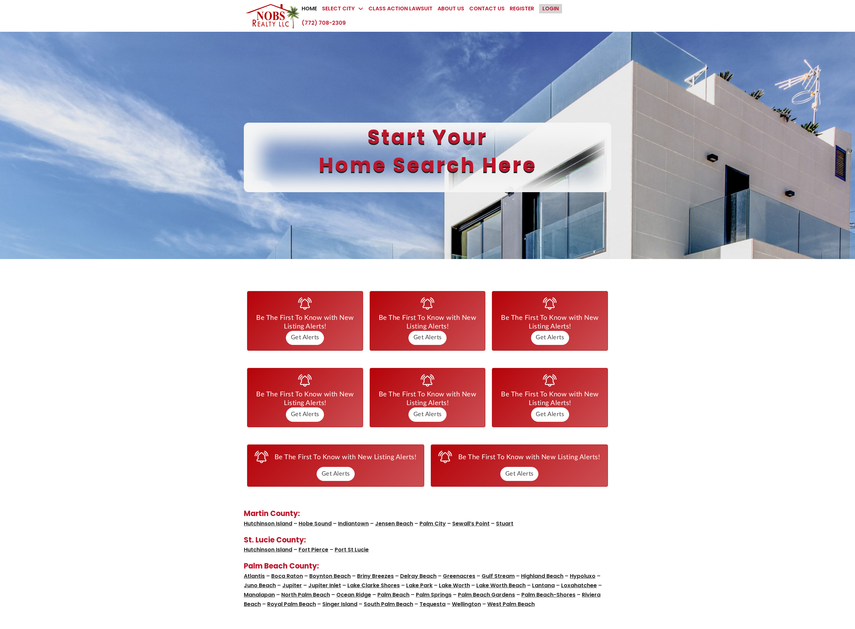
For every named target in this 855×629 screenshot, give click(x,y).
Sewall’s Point (471, 523)
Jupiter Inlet (324, 585)
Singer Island (339, 604)
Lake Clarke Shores (373, 585)
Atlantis (254, 576)
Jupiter (292, 585)
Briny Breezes (375, 576)
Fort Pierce (313, 549)
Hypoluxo (582, 576)
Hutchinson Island (268, 523)
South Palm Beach (388, 604)
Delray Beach (418, 576)
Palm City (432, 523)
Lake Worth (454, 585)
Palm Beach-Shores (548, 595)
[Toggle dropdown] (360, 8)
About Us (451, 8)
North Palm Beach (305, 595)
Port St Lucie (352, 549)
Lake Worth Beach (501, 585)
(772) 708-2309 (324, 23)
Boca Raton (287, 576)
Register (522, 8)
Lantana (543, 585)
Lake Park (419, 585)
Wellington (466, 604)
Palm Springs (434, 595)
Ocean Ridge (353, 595)
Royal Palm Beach (291, 604)
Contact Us (487, 8)
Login (550, 8)
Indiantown (353, 523)
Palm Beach (393, 595)
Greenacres (459, 576)
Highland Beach (542, 576)
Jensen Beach (394, 523)
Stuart (504, 523)
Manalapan (259, 595)
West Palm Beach (511, 604)
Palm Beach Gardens (486, 595)
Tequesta (432, 604)
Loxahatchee (579, 585)
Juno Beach (260, 585)
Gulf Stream (498, 576)
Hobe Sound (315, 523)
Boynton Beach (330, 576)
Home (309, 8)
